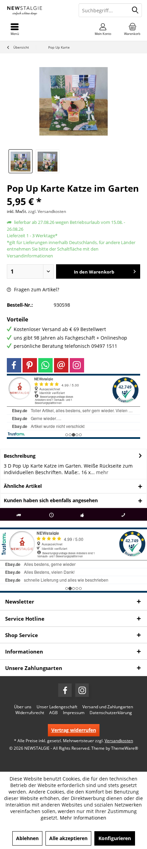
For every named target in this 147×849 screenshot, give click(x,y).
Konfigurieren (114, 838)
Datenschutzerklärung (111, 712)
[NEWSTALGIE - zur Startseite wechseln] (36, 10)
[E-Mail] (61, 365)
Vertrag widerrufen (73, 730)
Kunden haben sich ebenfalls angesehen (51, 500)
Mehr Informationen (83, 817)
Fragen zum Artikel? (36, 289)
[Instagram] (77, 365)
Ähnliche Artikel (23, 486)
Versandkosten (119, 741)
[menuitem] (132, 29)
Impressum (73, 712)
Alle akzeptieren (68, 838)
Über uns (22, 707)
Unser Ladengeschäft (57, 707)
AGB (53, 712)
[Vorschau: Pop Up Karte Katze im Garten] (20, 161)
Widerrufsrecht (29, 712)
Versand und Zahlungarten (107, 707)
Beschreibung (20, 456)
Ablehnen (27, 838)
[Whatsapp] (45, 365)
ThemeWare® (124, 748)
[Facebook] (14, 365)
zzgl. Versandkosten (47, 211)
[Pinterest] (30, 365)
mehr (101, 472)
